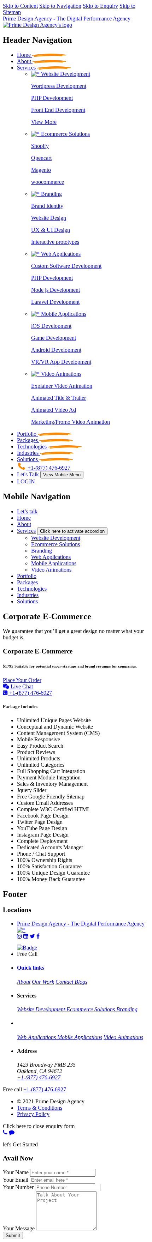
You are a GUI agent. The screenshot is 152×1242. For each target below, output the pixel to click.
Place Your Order (22, 680)
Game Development (53, 338)
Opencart (41, 158)
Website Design (48, 218)
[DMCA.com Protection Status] (27, 948)
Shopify (40, 146)
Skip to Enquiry (100, 6)
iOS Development (51, 326)
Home (24, 518)
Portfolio (26, 576)
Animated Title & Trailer (58, 398)
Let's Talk (28, 474)
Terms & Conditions (39, 1108)
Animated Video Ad (53, 410)
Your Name (16, 1172)
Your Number (18, 1187)
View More (44, 122)
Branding (51, 194)
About (24, 524)
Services (26, 531)
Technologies (32, 589)
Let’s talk (27, 511)
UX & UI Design (50, 230)
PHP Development (52, 98)
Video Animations (60, 374)
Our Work (43, 982)
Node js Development (55, 290)
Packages (27, 582)
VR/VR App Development (61, 362)
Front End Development (58, 110)
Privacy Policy (33, 1114)
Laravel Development (55, 302)
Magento (41, 170)
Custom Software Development (66, 266)
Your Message (19, 1228)
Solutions (27, 601)
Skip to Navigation (60, 6)
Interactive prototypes (55, 242)
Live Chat (21, 686)
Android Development (56, 350)
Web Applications (60, 254)
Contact (65, 982)
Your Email (15, 1180)
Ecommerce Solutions (65, 134)
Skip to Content (20, 6)
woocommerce (47, 182)
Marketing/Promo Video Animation (70, 422)
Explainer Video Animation (61, 386)
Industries (28, 595)
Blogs (81, 982)
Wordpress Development (58, 86)
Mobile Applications (63, 314)
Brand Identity (47, 206)
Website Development (65, 74)
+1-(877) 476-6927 (30, 693)
